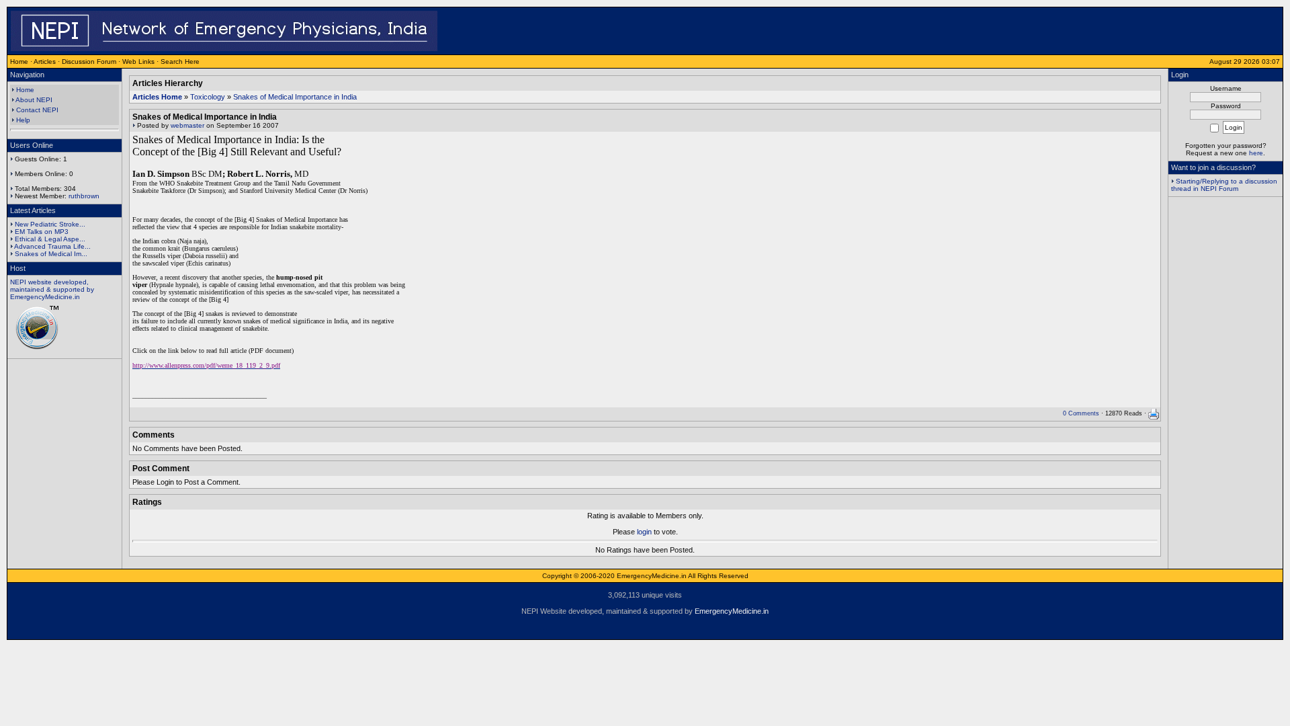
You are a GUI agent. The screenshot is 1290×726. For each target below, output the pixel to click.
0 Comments (1081, 413)
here (1256, 153)
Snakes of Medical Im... (51, 253)
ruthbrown (84, 196)
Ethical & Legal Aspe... (50, 239)
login (644, 532)
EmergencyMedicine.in (732, 611)
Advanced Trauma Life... (52, 246)
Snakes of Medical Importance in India (295, 97)
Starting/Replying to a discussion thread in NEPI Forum (1224, 184)
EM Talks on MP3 (42, 231)
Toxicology (207, 97)
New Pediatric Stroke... (50, 224)
